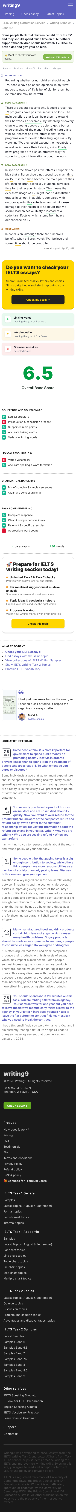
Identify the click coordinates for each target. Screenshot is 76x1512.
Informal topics (14, 1223)
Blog (7, 1152)
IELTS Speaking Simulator (21, 1395)
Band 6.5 (7, 28)
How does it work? (16, 1129)
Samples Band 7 (14, 1353)
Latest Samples (14, 1336)
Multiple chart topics (17, 1278)
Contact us (11, 1434)
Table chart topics (16, 1261)
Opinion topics (13, 1303)
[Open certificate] (9, 705)
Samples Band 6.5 (15, 1347)
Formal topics (13, 1211)
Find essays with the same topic (26, 656)
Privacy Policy (13, 1163)
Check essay (30, 14)
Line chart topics (15, 1255)
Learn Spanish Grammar (20, 1418)
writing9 (11, 5)
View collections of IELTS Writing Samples (33, 660)
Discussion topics (15, 1309)
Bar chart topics (14, 1250)
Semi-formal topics (16, 1217)
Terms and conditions (18, 1158)
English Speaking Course (20, 1406)
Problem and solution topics (22, 1315)
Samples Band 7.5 (15, 1359)
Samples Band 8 (14, 1364)
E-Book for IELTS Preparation (23, 1401)
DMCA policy (12, 1175)
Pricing (9, 14)
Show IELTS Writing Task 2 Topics (28, 664)
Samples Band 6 (14, 1342)
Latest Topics (55, 14)
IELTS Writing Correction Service (23, 23)
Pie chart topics (14, 1267)
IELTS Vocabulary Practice (21, 1412)
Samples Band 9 (14, 1376)
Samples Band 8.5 (16, 1370)
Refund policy (13, 1169)
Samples (9, 1200)
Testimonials (12, 1146)
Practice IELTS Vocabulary (22, 669)
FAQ (6, 1141)
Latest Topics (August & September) (28, 1205)
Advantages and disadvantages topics (29, 1320)
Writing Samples (60, 23)
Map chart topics (15, 1272)
